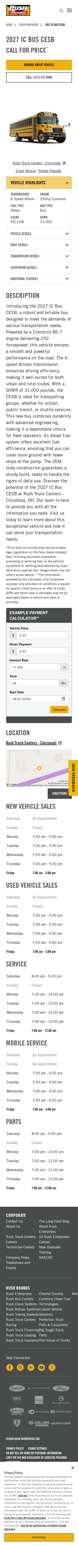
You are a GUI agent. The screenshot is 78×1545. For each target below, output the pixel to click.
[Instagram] (20, 1367)
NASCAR (46, 1258)
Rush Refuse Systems (22, 1309)
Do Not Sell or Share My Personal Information (34, 1453)
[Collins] (39, 1427)
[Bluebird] (39, 1415)
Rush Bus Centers (19, 1299)
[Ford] (61, 1392)
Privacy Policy (15, 1448)
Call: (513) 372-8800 (39, 77)
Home (9, 25)
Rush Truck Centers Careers (21, 1239)
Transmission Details (25, 256)
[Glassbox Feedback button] (73, 778)
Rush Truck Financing (22, 1330)
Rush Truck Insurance (22, 1340)
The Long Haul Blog (54, 1221)
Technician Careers (20, 1247)
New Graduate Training (49, 1249)
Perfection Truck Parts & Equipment (53, 1322)
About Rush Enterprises (48, 1229)
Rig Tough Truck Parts (51, 1332)
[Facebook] (9, 1367)
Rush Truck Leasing (21, 1335)
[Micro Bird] (61, 1415)
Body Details (19, 245)
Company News (17, 1258)
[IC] (17, 1427)
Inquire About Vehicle (39, 65)
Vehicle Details (21, 234)
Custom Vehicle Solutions (50, 1312)
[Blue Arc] (61, 1404)
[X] (52, 1367)
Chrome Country (51, 1294)
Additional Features (24, 279)
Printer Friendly (49, 171)
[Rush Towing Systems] (61, 1427)
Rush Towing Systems (22, 1314)
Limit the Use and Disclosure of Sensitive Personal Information (36, 1460)
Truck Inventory (29, 25)
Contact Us (14, 1221)
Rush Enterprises (19, 1294)
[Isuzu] (39, 1404)
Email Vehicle (26, 171)
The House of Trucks (54, 1340)
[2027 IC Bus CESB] (39, 125)
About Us (13, 1226)
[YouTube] (41, 1367)
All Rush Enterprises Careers (54, 1239)
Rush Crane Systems (21, 1304)
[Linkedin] (30, 1367)
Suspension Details (24, 268)
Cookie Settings (37, 1448)
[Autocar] (17, 1415)
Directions (59, 793)
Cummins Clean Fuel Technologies (54, 1301)
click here (23, 1495)
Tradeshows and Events (18, 1265)
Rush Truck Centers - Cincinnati (37, 163)
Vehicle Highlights (28, 182)
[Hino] (17, 1404)
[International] (39, 1392)
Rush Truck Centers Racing (21, 1322)
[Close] (73, 1468)
